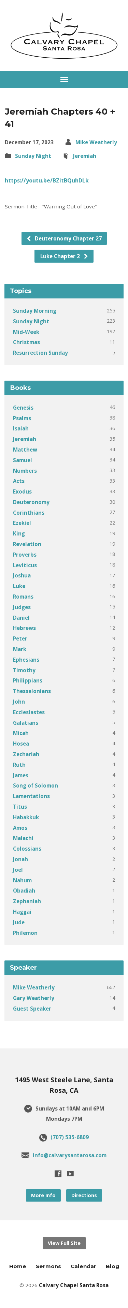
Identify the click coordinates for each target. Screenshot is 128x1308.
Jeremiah (84, 155)
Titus (20, 806)
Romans (23, 596)
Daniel (21, 617)
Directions (84, 1195)
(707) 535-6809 (70, 1137)
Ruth (19, 764)
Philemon (25, 932)
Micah (21, 733)
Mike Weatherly (96, 142)
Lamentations (31, 796)
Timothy (24, 670)
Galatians (25, 722)
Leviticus (25, 565)
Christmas (26, 342)
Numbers (25, 470)
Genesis (23, 407)
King (19, 533)
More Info (43, 1195)
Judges (22, 607)
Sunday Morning (34, 310)
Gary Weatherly (33, 998)
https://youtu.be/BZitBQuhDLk (47, 180)
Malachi (23, 838)
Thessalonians (32, 691)
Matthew (25, 449)
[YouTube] (70, 1173)
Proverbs (25, 554)
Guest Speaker (32, 1008)
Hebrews (24, 627)
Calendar (83, 1266)
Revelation (27, 544)
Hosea (21, 743)
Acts (19, 480)
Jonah (20, 859)
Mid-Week (26, 331)
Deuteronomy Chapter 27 (67, 238)
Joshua (22, 575)
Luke (19, 586)
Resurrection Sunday (40, 352)
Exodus (22, 491)
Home (17, 1266)
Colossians (27, 848)
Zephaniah (27, 901)
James (20, 775)
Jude (19, 922)
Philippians (27, 680)
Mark (19, 649)
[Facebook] (58, 1173)
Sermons (48, 1266)
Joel (18, 869)
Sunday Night (33, 155)
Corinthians (28, 512)
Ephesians (26, 659)
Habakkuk (26, 817)
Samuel (22, 460)
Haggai (22, 911)
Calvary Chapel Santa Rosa (74, 1285)
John (19, 701)
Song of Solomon (35, 785)
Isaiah (21, 428)
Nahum (22, 880)
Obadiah (24, 890)
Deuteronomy (31, 502)
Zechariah (26, 754)
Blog (112, 1266)
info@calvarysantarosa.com (69, 1155)
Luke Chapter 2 (60, 256)
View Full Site (64, 1243)
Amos (20, 827)
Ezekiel (22, 522)
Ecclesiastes (29, 712)
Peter (20, 638)
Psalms (22, 418)
